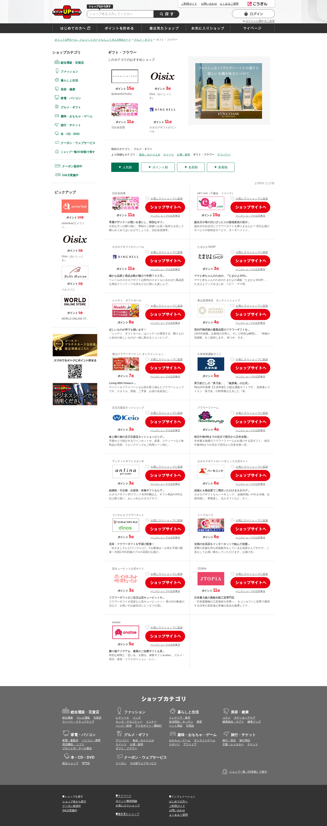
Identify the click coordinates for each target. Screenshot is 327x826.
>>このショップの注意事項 (165, 215)
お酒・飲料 (183, 154)
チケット (252, 744)
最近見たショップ (127, 814)
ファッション (69, 71)
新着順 (221, 167)
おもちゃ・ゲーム (179, 740)
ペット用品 (175, 725)
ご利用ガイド (189, 3)
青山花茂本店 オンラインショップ (218, 300)
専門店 (86, 763)
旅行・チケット (71, 125)
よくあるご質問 (229, 3)
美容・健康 (68, 89)
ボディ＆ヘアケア (244, 717)
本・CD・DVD (70, 134)
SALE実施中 (70, 175)
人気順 (125, 167)
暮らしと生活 (69, 80)
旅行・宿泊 (229, 740)
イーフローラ (205, 515)
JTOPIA (201, 568)
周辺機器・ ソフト (73, 744)
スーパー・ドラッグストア (78, 721)
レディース (122, 717)
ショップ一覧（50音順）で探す (248, 771)
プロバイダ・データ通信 (77, 748)
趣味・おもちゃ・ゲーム (77, 116)
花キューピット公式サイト (128, 568)
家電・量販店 (70, 740)
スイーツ (168, 154)
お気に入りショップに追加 (167, 198)
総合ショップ (70, 763)
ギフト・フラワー (126, 748)
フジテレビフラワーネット (128, 515)
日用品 (190, 725)
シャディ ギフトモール (126, 300)
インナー (151, 721)
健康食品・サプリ (233, 721)
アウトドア (190, 744)
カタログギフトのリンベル (128, 246)
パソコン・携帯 (91, 740)
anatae (116, 622)
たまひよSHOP (206, 246)
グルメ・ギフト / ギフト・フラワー (67, 12)
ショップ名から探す (74, 801)
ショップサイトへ (165, 207)
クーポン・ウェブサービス (78, 143)
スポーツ (174, 744)
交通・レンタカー (233, 744)
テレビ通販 (83, 717)
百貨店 (97, 717)
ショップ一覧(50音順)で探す (78, 151)
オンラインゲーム (204, 740)
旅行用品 (244, 740)
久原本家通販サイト (209, 354)
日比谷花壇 (118, 193)
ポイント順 (158, 167)
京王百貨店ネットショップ (128, 407)
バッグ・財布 (124, 725)
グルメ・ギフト (71, 107)
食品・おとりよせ (149, 154)
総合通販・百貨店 (72, 62)
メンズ (137, 717)
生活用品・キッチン (181, 721)
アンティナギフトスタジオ (128, 461)
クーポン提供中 (72, 166)
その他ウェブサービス (143, 763)
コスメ (226, 717)
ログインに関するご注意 (260, 21)
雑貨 (199, 721)
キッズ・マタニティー (129, 721)
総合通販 (67, 717)
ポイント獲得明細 (126, 801)
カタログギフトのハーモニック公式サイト (222, 461)
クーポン (121, 763)
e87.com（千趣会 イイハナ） (215, 193)
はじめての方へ (74, 28)
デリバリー (224, 154)
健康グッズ (254, 721)
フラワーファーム (208, 407)
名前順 (191, 167)
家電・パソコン (71, 98)
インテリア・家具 (179, 717)
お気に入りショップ (128, 805)
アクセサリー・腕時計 (148, 725)
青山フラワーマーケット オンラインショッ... (139, 354)
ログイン (253, 13)
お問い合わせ (209, 3)
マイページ (123, 795)
